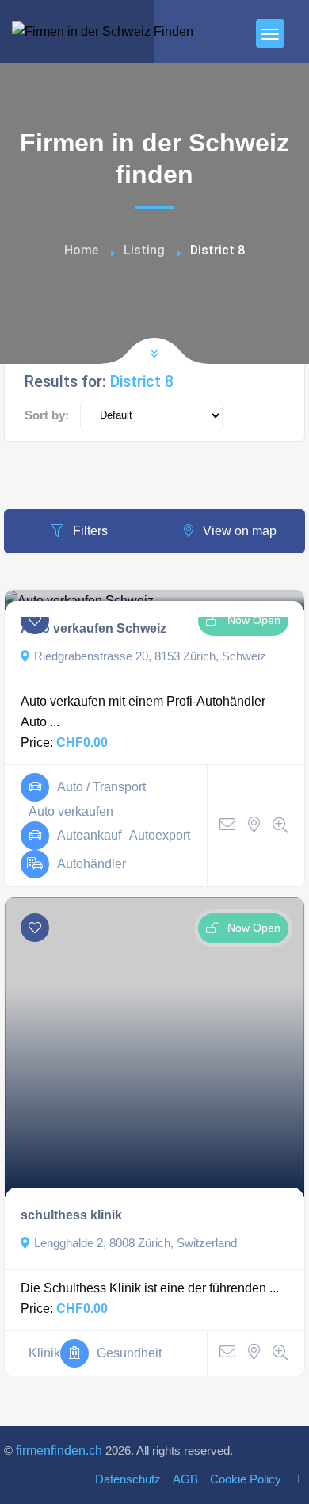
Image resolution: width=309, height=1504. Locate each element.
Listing (144, 250)
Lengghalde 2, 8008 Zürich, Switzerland (135, 1243)
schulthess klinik (71, 1215)
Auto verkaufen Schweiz (93, 628)
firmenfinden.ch (59, 1450)
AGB (185, 1479)
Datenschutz (128, 1479)
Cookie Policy (245, 1479)
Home (81, 250)
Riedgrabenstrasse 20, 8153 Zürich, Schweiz (150, 656)
